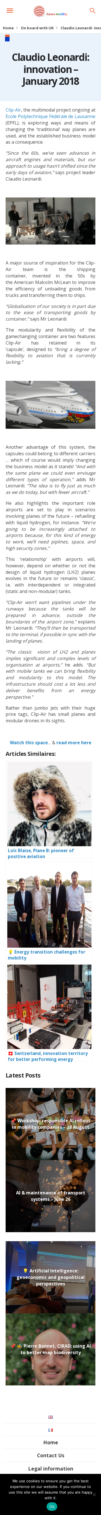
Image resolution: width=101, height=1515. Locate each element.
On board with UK (37, 27)
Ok (51, 1506)
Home (8, 27)
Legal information (50, 1468)
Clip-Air (13, 110)
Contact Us (50, 1455)
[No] (94, 1494)
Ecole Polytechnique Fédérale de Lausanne (50, 116)
